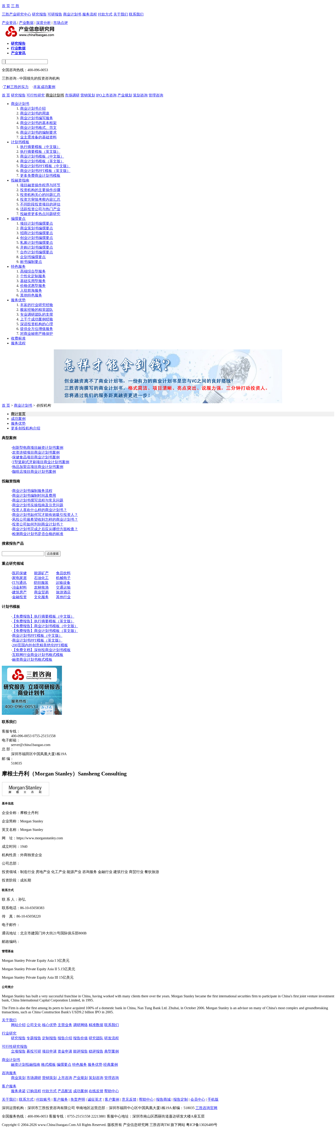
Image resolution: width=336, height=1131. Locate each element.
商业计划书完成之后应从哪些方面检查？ (45, 529)
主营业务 (65, 1025)
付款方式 (105, 14)
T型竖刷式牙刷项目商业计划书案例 (40, 462)
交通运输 (63, 587)
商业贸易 (41, 592)
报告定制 (180, 1099)
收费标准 (18, 338)
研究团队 (96, 1038)
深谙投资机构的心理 (36, 324)
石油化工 (41, 578)
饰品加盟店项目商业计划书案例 (37, 467)
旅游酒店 (63, 592)
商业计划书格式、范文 (38, 128)
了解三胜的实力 (16, 87)
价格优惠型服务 (33, 286)
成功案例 (18, 419)
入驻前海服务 (31, 290)
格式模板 (48, 1064)
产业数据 (26, 23)
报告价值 (80, 1038)
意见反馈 (129, 1099)
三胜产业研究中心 (16, 14)
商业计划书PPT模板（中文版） (45, 166)
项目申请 (49, 1051)
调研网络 (80, 1025)
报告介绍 (65, 1038)
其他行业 (63, 597)
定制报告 (49, 1038)
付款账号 (43, 1099)
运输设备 (63, 583)
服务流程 (89, 14)
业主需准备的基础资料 (38, 137)
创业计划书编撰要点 (36, 238)
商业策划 (18, 1078)
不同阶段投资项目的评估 (40, 204)
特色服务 (18, 266)
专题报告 (34, 1038)
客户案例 (112, 1099)
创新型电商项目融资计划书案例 (37, 448)
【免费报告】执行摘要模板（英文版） (43, 621)
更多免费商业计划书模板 (40, 175)
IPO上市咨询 (106, 95)
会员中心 (197, 1099)
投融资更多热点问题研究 (40, 214)
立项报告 (18, 1051)
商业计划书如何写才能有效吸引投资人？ (45, 515)
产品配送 (65, 1091)
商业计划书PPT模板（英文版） (45, 171)
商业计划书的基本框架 (38, 123)
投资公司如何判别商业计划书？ (37, 524)
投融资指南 (20, 180)
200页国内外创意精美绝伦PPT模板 (40, 645)
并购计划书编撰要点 (36, 247)
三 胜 (15, 6)
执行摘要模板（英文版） (40, 151)
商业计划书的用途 (34, 113)
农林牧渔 (41, 587)
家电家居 (19, 578)
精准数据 (96, 1025)
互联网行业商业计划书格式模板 (37, 655)
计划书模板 (20, 142)
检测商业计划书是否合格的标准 (37, 534)
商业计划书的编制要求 (38, 132)
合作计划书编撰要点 (36, 252)
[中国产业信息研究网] (30, 36)
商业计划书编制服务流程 (32, 491)
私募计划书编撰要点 (36, 242)
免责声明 (77, 1099)
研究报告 (39, 14)
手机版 (213, 1099)
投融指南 (33, 1064)
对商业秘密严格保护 (36, 333)
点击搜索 (53, 553)
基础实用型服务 (33, 281)
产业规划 (124, 95)
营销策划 (87, 95)
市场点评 (60, 23)
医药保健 (19, 573)
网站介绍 (18, 1025)
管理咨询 (156, 95)
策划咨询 (140, 95)
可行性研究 (36, 95)
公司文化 (34, 1025)
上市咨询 (65, 1078)
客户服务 (9, 1086)
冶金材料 (19, 587)
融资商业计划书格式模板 (32, 659)
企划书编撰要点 (33, 257)
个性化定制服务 (33, 276)
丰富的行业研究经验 (36, 305)
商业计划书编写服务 (36, 118)
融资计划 (18, 1064)
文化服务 (41, 597)
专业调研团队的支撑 (36, 314)
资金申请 (65, 1051)
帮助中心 (111, 1091)
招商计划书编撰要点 (36, 233)
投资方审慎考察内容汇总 (40, 199)
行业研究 (9, 1033)
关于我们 (120, 14)
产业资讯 (9, 23)
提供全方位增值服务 (36, 329)
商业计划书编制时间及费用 (34, 495)
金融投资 (19, 597)
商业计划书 (72, 14)
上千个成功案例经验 (36, 319)
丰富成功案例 (44, 87)
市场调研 (72, 95)
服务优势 (18, 300)
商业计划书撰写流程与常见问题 (37, 500)
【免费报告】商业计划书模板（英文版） (45, 631)
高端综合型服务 (33, 271)
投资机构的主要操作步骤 (40, 190)
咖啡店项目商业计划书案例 (34, 471)
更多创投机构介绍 (25, 428)
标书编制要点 (31, 262)
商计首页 (18, 414)
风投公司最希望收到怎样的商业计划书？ (45, 519)
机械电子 (63, 578)
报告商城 (163, 1099)
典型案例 (111, 1051)
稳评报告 (96, 1051)
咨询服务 (9, 1073)
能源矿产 (41, 573)
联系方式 (26, 1099)
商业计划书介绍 (33, 108)
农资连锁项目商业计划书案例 (36, 452)
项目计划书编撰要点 (36, 223)
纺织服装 (41, 583)
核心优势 (49, 1025)
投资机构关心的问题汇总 (40, 195)
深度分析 (43, 23)
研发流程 (111, 1038)
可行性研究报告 (14, 1046)
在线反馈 (96, 1091)
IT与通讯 (19, 583)
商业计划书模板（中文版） (42, 156)
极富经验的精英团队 (36, 310)
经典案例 (110, 1064)
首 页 (6, 6)
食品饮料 (63, 573)
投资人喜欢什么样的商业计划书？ (39, 510)
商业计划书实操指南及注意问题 (37, 505)
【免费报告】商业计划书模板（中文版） (45, 626)
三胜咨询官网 (206, 1108)
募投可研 (34, 1051)
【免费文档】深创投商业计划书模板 (41, 650)
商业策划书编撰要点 (36, 228)
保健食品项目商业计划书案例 (36, 457)
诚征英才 (95, 1099)
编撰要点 (18, 219)
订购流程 (34, 1091)
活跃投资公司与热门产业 (40, 209)
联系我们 (136, 14)
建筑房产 (19, 592)
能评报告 (80, 1051)
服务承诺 (18, 1091)
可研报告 (55, 14)
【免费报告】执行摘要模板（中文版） (43, 616)
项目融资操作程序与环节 (40, 185)
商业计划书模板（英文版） (42, 161)
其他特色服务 (31, 295)
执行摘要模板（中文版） (40, 147)
